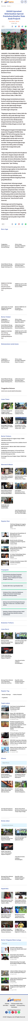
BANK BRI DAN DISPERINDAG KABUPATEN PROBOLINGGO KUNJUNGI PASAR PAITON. (6, 506)
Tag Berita (5, 697)
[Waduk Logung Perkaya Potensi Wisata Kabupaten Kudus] (21, 784)
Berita (17, 21)
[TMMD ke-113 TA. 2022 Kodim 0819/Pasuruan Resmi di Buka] (21, 276)
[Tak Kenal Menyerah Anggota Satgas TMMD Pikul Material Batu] (7, 406)
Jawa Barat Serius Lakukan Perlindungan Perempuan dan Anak (20, 662)
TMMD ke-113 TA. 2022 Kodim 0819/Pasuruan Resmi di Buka (21, 285)
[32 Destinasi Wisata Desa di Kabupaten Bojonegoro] (21, 769)
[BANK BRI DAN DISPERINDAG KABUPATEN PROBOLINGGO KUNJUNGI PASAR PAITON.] (7, 500)
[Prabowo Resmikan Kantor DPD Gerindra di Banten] (5, 562)
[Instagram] (16, 1012)
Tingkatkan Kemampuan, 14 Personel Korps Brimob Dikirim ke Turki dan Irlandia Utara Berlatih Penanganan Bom (6, 246)
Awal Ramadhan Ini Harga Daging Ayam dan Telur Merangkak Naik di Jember (20, 512)
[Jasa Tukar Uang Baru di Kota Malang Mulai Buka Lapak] (7, 471)
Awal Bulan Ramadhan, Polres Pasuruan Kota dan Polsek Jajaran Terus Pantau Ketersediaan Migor (20, 492)
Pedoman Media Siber (17, 1003)
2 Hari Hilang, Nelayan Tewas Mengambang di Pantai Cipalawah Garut (18, 548)
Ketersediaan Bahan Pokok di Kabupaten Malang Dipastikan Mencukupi (6, 492)
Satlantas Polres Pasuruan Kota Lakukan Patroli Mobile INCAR (19, 412)
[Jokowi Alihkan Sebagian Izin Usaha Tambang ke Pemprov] (5, 973)
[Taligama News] (9, 2)
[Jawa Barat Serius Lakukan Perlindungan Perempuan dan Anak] (21, 653)
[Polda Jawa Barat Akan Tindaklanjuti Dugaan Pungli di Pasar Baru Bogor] (7, 650)
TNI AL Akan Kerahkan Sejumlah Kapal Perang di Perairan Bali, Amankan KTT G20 (20, 246)
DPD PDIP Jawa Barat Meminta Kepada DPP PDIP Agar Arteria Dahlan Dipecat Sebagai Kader (18, 741)
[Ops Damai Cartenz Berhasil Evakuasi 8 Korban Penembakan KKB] (5, 708)
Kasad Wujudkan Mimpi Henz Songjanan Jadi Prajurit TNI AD (18, 987)
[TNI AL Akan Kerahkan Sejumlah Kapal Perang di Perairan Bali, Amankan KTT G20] (21, 237)
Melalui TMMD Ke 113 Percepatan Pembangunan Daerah (20, 308)
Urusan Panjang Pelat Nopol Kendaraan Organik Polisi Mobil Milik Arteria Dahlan (17, 734)
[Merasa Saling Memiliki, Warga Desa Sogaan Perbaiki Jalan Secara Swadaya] (7, 635)
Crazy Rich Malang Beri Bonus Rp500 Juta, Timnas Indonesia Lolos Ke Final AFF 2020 (7, 930)
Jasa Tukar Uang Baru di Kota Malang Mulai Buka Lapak (7, 477)
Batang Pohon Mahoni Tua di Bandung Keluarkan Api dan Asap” (7, 681)
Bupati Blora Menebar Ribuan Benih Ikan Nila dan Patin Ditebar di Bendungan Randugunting (7, 790)
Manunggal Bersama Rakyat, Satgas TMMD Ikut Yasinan (7, 427)
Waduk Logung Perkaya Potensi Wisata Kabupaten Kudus (20, 790)
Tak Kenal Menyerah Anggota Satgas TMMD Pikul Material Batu (7, 412)
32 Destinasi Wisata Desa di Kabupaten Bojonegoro (20, 776)
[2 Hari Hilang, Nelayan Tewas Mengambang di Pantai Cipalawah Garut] (5, 549)
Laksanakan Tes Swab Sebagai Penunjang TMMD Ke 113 (7, 308)
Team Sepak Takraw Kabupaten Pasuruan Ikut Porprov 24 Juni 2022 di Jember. (20, 901)
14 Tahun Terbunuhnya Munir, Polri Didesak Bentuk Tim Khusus (18, 556)
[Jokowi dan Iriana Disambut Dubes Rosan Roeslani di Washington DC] (21, 257)
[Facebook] (6, 1012)
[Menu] (2, 1)
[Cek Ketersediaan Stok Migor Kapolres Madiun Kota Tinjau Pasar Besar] (21, 471)
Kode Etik (12, 1005)
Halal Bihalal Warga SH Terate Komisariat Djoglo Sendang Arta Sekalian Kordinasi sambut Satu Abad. (7, 265)
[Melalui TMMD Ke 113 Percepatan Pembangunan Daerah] (21, 299)
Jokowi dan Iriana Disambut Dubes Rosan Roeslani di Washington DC (20, 265)
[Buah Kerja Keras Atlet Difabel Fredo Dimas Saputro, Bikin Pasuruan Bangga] (7, 895)
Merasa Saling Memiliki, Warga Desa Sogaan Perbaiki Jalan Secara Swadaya (7, 642)
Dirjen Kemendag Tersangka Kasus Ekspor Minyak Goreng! (18, 962)
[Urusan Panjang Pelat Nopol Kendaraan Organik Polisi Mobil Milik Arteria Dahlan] (5, 735)
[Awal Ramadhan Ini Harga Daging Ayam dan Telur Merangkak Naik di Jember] (21, 503)
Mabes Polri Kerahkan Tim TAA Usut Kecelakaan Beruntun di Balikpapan (18, 749)
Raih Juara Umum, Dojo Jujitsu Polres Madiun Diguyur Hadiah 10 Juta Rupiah (6, 916)
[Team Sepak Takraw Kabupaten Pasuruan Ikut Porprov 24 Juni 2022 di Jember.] (21, 895)
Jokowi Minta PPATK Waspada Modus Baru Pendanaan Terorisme (18, 979)
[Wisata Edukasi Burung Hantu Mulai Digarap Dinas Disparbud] (7, 769)
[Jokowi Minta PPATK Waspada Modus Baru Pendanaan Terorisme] (5, 980)
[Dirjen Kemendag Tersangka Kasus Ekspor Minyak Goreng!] (5, 965)
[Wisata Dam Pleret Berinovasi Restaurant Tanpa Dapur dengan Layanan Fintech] (21, 801)
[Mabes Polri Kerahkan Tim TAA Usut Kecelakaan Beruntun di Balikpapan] (5, 750)
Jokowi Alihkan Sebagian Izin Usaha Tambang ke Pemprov (18, 971)
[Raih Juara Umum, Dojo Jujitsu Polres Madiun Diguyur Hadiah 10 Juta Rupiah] (7, 909)
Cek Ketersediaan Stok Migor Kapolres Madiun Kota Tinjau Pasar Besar (21, 477)
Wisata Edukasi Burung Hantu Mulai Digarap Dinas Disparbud (6, 776)
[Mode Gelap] (22, 1)
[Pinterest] (12, 1012)
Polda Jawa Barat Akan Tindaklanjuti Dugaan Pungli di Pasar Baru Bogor (6, 656)
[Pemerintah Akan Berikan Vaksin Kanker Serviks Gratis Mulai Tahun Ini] (5, 957)
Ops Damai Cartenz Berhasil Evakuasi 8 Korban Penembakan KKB (17, 708)
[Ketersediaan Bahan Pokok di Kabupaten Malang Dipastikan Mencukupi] (7, 485)
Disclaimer (14, 1007)
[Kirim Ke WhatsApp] (25, 26)
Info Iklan (5, 1005)
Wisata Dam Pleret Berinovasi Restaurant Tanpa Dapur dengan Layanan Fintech (21, 810)
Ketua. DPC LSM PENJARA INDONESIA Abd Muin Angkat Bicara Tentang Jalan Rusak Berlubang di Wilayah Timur (18, 715)
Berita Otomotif (17, 694)
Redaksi (7, 1003)
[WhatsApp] (19, 1012)
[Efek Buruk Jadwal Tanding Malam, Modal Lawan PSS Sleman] (21, 909)
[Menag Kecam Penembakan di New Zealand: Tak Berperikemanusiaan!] (5, 534)
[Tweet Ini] (15, 26)
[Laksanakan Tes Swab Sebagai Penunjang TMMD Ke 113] (7, 299)
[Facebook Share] (12, 26)
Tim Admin (12, 21)
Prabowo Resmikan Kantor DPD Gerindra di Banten (18, 561)
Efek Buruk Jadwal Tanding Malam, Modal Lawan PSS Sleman (20, 916)
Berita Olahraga (6, 694)
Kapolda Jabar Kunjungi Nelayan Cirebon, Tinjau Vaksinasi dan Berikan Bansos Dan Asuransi (20, 681)
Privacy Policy (21, 1005)
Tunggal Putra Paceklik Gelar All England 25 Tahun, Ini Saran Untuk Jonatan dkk (20, 930)
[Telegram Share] (22, 26)
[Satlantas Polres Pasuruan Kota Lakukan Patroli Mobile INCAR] (21, 406)
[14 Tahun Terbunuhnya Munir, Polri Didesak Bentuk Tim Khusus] (5, 556)
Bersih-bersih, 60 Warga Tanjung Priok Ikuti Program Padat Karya (17, 542)
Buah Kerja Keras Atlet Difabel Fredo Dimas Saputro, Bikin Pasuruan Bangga (7, 901)
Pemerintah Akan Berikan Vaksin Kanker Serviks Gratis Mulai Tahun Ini (18, 956)
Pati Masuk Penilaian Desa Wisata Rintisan (7, 809)
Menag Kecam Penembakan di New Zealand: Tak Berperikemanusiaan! (18, 534)
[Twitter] (9, 1012)
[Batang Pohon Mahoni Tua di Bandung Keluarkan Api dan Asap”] (7, 673)
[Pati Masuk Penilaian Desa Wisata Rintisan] (7, 801)
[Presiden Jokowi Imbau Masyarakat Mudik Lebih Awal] (5, 950)
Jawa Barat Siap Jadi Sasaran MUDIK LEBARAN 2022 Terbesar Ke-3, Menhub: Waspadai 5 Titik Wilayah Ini (20, 642)
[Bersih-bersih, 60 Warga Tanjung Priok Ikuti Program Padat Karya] (5, 542)
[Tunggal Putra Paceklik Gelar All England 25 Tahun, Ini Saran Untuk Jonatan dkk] (21, 924)
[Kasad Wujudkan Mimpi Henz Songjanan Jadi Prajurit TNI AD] (5, 988)
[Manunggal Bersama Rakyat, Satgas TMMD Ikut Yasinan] (7, 420)
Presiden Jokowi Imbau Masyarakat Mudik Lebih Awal (18, 948)
